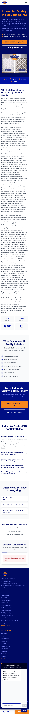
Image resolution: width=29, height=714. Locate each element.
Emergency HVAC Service (8, 623)
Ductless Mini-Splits (6, 607)
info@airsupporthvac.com (10, 583)
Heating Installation (6, 600)
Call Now (8, 712)
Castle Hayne (4, 653)
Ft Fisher (3, 643)
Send (24, 705)
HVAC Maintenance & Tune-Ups (9, 620)
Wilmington (4, 633)
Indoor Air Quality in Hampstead (14, 528)
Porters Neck (4, 648)
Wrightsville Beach (6, 636)
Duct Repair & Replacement (8, 613)
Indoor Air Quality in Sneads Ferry (14, 534)
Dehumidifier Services (7, 615)
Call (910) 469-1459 (14, 412)
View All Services (5, 625)
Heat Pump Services (6, 605)
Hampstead (4, 651)
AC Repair (4, 597)
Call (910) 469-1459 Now (14, 48)
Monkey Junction (5, 646)
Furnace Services (6, 610)
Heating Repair (5, 602)
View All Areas (5, 658)
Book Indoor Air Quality (14, 42)
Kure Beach (4, 641)
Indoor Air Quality (5, 618)
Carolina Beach (5, 638)
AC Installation (5, 595)
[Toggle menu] (26, 2)
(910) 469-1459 (7, 581)
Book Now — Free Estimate (14, 404)
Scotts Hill (3, 656)
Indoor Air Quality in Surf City (14, 531)
